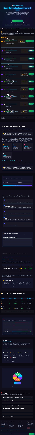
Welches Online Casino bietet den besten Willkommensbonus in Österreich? (13, 397)
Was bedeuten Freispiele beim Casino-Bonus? (9, 411)
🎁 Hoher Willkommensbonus (7, 239)
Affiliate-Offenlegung (20, 427)
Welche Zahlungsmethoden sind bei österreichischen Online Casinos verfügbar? (13, 408)
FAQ (9, 427)
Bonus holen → (31, 50)
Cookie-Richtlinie (19, 426)
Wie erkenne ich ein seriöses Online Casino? (8, 416)
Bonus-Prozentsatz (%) (5, 182)
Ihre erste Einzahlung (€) (5, 179)
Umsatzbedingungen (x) (20, 182)
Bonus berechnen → (17, 185)
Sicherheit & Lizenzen (11, 425)
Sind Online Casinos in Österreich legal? (8, 400)
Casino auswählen (11, 426)
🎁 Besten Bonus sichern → (17, 20)
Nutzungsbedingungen (20, 425)
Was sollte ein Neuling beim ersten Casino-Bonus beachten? (11, 405)
